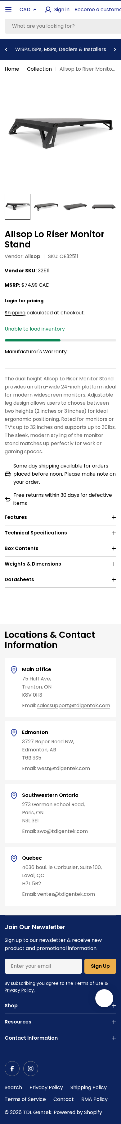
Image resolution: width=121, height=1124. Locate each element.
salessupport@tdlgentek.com (73, 705)
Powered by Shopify (78, 1112)
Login (11, 301)
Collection (39, 69)
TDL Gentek (37, 1112)
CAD (25, 9)
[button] (6, 49)
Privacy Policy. (20, 990)
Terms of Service (25, 1099)
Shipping (15, 312)
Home (12, 69)
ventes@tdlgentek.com (66, 894)
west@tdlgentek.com (63, 768)
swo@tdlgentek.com (62, 831)
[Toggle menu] (8, 9)
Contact (63, 1099)
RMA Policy (94, 1099)
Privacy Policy (46, 1087)
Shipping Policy (88, 1087)
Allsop (32, 256)
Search (13, 1087)
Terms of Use (88, 983)
